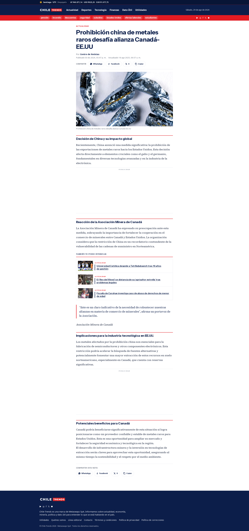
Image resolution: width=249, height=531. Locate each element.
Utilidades (141, 9)
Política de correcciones (153, 520)
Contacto (88, 520)
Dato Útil (127, 9)
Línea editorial (75, 520)
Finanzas (114, 9)
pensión (45, 17)
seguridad (85, 17)
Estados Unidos (114, 17)
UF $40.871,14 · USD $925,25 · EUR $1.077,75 (89, 2)
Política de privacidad (129, 520)
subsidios (98, 17)
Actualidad (72, 9)
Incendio (57, 17)
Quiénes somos (58, 520)
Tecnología (100, 9)
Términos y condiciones (106, 520)
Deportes (86, 9)
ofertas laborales (133, 17)
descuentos (70, 17)
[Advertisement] (124, 192)
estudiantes (151, 17)
